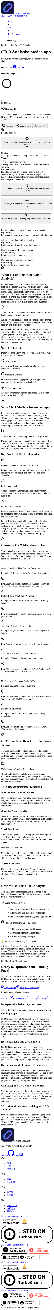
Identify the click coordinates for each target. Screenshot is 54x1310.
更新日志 (23, 16)
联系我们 (11, 1195)
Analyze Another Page (29, 987)
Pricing (33, 998)
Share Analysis (26, 126)
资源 (16, 16)
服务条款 (11, 1211)
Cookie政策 (12, 1205)
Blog (43, 998)
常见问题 (11, 1169)
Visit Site (20, 67)
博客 (9, 1179)
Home (9, 21)
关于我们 (11, 1192)
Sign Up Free (10, 987)
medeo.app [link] (11, 40)
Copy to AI (10, 126)
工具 (12, 16)
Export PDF (42, 126)
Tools (9, 27)
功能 (3, 16)
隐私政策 (11, 1208)
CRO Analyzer (13, 34)
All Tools (5, 998)
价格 (8, 16)
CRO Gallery (20, 998)
